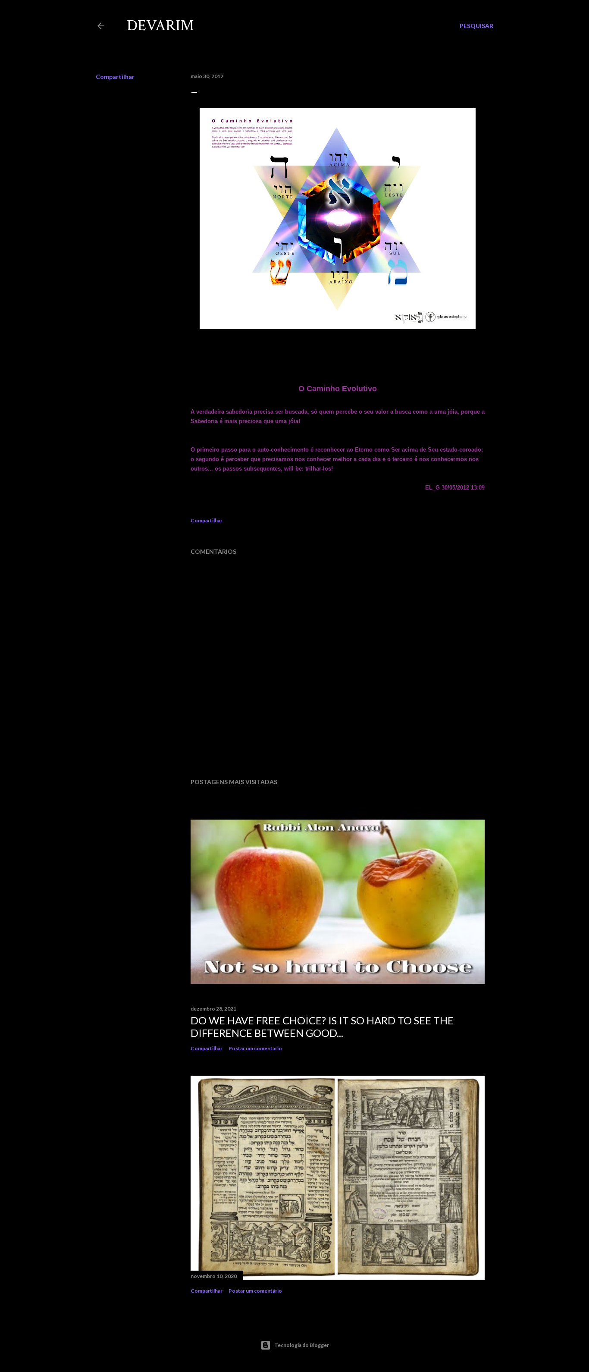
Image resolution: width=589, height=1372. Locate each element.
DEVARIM (160, 26)
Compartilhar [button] (115, 76)
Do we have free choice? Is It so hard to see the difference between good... (322, 1026)
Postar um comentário (255, 1048)
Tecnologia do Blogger (301, 1345)
